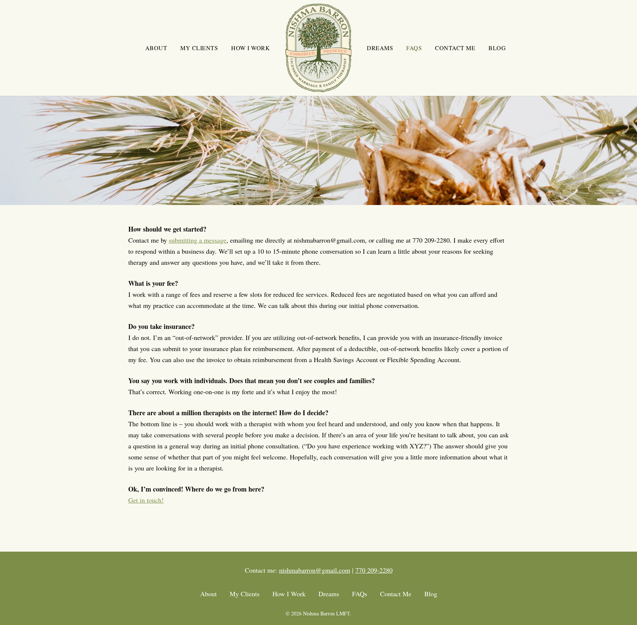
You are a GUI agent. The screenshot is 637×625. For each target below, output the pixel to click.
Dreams (328, 593)
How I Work (289, 593)
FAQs (359, 593)
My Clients (245, 593)
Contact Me (395, 593)
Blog (430, 593)
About (208, 593)
